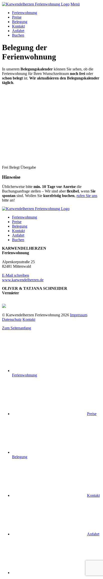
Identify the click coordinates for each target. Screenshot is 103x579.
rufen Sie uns (86, 196)
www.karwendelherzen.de (23, 280)
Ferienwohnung (24, 13)
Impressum (78, 315)
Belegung (19, 22)
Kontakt (18, 26)
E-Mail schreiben (15, 275)
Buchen (18, 35)
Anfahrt (18, 31)
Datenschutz (12, 319)
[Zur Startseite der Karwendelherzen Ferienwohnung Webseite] (36, 4)
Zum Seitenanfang (16, 328)
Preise (17, 17)
